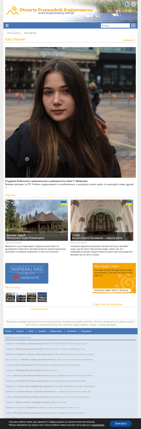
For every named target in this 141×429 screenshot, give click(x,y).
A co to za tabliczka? (27, 407)
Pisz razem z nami (106, 266)
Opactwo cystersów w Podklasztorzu (30, 376)
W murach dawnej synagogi (26, 413)
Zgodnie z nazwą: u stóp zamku (32, 354)
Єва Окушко (16, 242)
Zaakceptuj (120, 423)
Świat (31, 331)
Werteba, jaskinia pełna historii (35, 360)
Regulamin (86, 331)
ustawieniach (98, 425)
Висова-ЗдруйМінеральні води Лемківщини (25, 236)
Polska (8, 331)
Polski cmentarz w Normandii (28, 349)
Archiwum (71, 331)
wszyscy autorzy (40, 309)
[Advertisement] (75, 284)
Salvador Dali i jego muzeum (29, 370)
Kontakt (42, 331)
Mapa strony (56, 331)
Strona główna (14, 33)
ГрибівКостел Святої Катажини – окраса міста (97, 236)
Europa (20, 331)
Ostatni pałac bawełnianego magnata (34, 386)
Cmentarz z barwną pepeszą (30, 344)
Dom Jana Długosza (26, 365)
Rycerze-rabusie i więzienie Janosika (34, 391)
